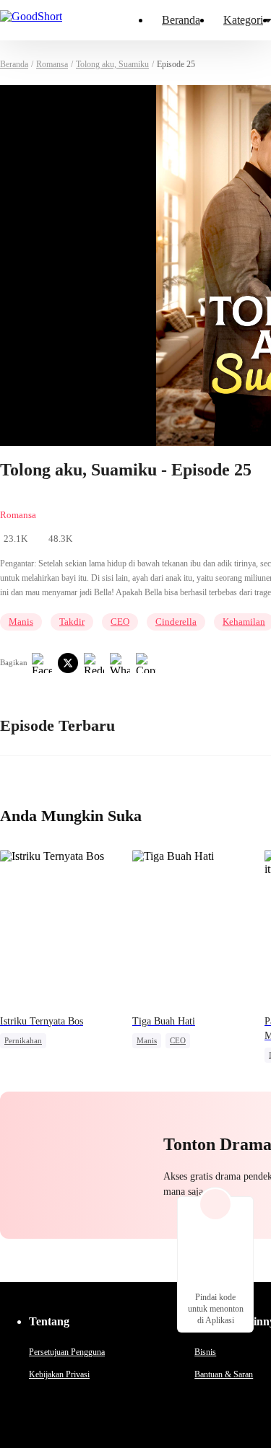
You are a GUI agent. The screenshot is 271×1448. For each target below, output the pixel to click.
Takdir (72, 621)
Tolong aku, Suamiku (112, 64)
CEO (120, 621)
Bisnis (205, 1352)
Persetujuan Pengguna (67, 1352)
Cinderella (176, 621)
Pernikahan (23, 1040)
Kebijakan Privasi (59, 1374)
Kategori (243, 20)
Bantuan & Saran (223, 1374)
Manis (21, 621)
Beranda (181, 20)
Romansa (52, 64)
